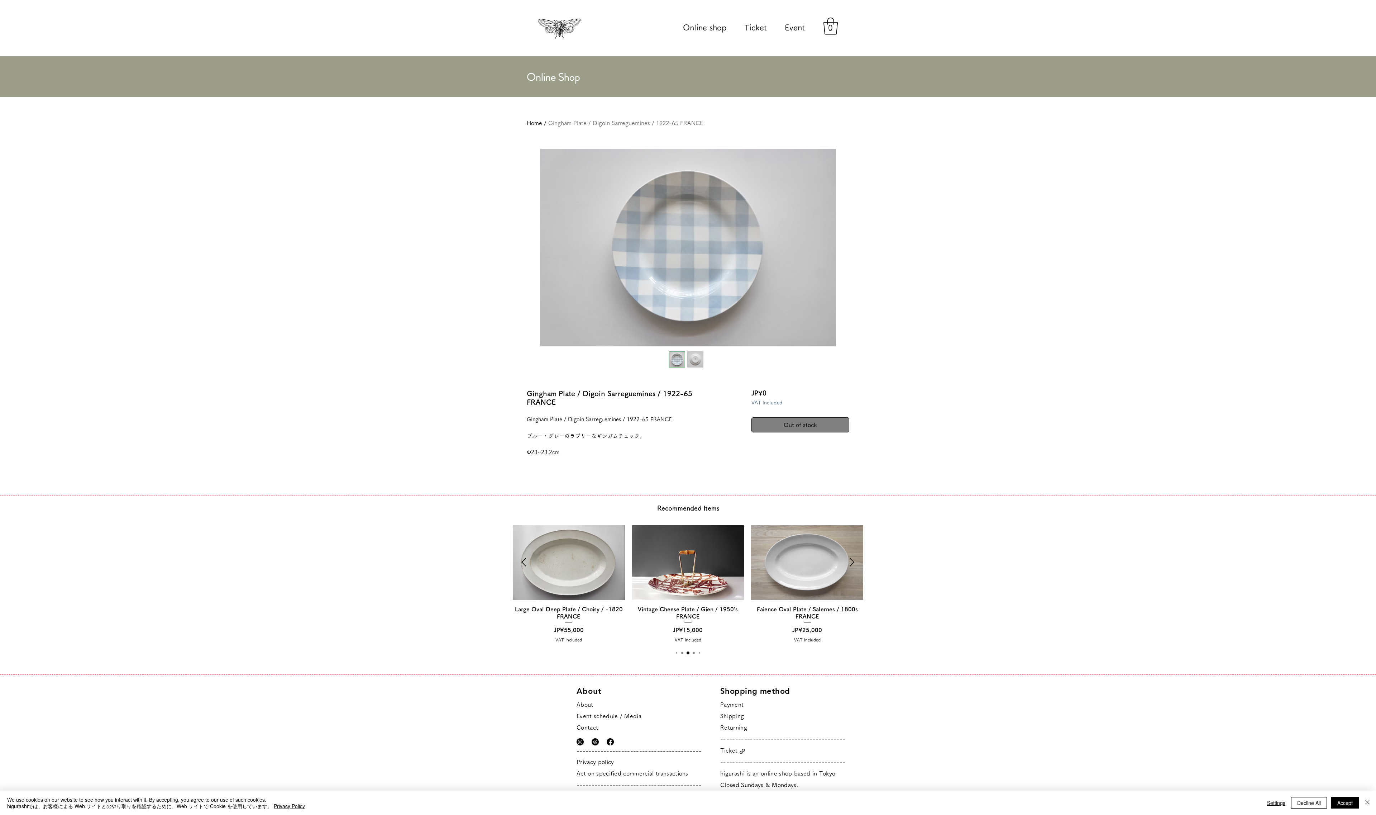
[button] (830, 26)
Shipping (732, 716)
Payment (732, 704)
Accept (1345, 802)
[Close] (1367, 802)
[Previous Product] (524, 562)
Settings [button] (1276, 802)
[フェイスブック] (610, 741)
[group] (688, 584)
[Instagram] (580, 741)
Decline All (1309, 802)
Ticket (729, 750)
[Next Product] (852, 562)
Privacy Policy (289, 806)
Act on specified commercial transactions (632, 773)
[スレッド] (595, 741)
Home (534, 123)
